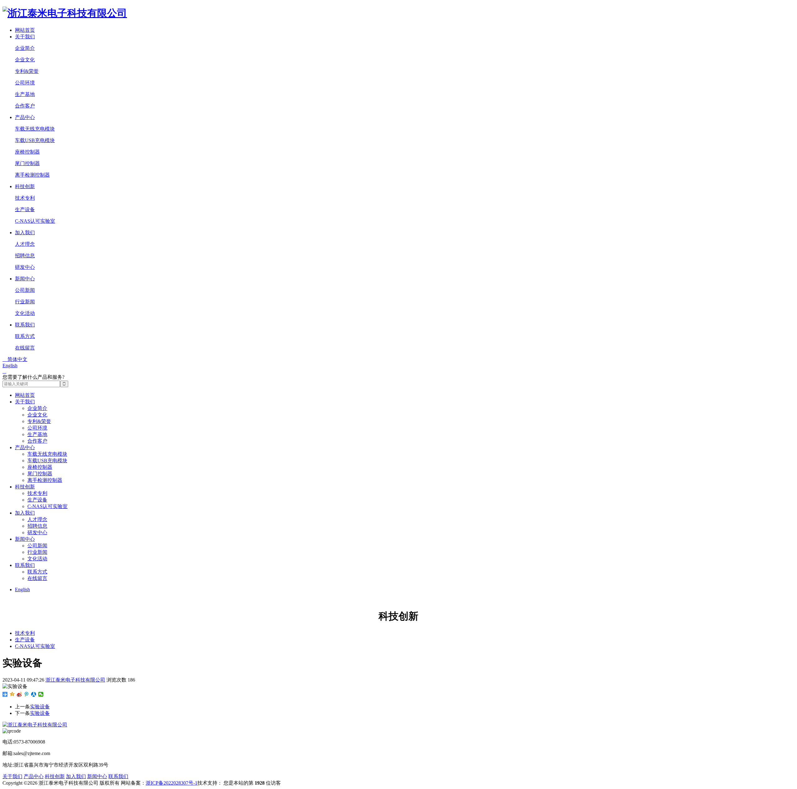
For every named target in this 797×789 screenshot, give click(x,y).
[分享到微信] (41, 694)
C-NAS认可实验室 (35, 221)
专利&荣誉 (27, 71)
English (9, 365)
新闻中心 (25, 278)
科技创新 (25, 186)
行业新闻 (25, 301)
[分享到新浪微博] (19, 694)
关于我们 (25, 36)
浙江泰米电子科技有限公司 (75, 679)
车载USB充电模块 (35, 140)
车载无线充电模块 (35, 128)
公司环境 (25, 82)
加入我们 (25, 232)
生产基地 (25, 94)
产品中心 (25, 117)
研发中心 (25, 267)
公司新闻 (25, 290)
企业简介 (25, 48)
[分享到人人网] (33, 694)
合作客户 (25, 105)
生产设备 (25, 209)
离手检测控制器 (32, 175)
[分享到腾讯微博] (26, 694)
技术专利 (25, 198)
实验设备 (40, 706)
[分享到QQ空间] (12, 694)
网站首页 (25, 30)
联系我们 (25, 324)
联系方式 (25, 336)
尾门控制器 (27, 163)
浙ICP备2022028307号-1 (171, 783)
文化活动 (25, 313)
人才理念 (25, 244)
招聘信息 (25, 255)
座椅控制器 (27, 151)
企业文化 (25, 59)
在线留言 (25, 347)
